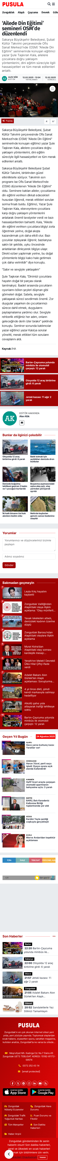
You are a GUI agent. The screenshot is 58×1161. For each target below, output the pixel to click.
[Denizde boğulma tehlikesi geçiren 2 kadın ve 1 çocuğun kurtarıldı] (15, 474)
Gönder (9, 565)
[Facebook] (12, 1083)
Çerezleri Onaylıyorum (24, 1157)
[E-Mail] (21, 422)
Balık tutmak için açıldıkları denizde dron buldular (42, 459)
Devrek (45, 12)
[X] (18, 1083)
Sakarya (29, 959)
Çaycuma (33, 12)
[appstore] (15, 1092)
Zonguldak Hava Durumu (40, 1108)
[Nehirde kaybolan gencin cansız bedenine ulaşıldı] (43, 503)
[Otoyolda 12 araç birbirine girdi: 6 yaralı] (15, 446)
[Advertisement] (29, 906)
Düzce (28, 974)
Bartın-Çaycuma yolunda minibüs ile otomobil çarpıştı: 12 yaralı (39, 950)
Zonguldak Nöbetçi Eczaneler (14, 1108)
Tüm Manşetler (16, 1124)
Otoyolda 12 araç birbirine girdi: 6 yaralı (14, 457)
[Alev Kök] (10, 418)
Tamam (42, 1157)
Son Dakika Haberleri (37, 1126)
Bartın (28, 944)
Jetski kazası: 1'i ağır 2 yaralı (37, 979)
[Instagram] (29, 1083)
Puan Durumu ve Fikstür (40, 1117)
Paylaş (9, 120)
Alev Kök (24, 416)
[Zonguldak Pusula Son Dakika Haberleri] (13, 4)
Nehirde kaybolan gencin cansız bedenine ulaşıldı (42, 516)
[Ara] (49, 4)
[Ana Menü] (53, 4)
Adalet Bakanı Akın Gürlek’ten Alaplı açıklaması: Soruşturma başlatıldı (39, 994)
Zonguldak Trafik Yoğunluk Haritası (15, 1117)
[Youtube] (40, 1083)
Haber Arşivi (14, 1134)
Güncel (28, 1003)
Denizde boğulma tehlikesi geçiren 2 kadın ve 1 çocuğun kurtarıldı (15, 486)
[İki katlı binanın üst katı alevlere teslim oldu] (15, 503)
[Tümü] (54, 936)
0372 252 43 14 (31, 1065)
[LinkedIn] (34, 1083)
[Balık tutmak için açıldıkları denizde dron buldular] (43, 446)
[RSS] (45, 1083)
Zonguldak (8, 12)
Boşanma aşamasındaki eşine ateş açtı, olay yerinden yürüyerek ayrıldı (42, 487)
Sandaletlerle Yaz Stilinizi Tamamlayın (39, 1009)
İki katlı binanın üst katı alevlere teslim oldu (14, 514)
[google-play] (43, 1092)
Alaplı (21, 12)
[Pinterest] (23, 1083)
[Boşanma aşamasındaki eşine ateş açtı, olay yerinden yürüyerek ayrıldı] (43, 474)
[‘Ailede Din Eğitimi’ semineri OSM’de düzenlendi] (29, 100)
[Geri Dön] (8, 1154)
